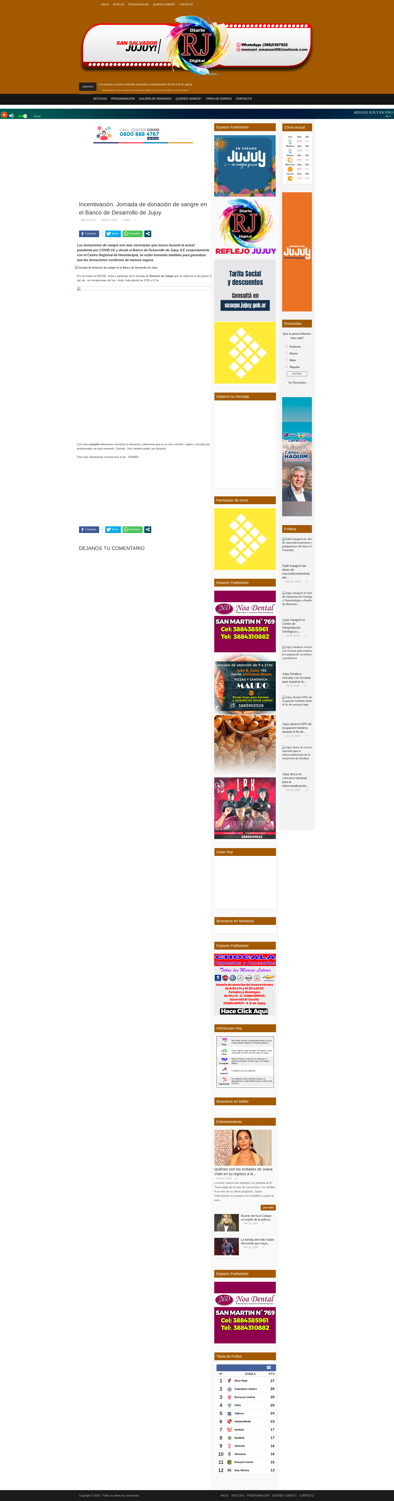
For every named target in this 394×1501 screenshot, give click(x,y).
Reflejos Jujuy (109, 220)
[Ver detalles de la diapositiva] (297, 251)
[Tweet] (113, 234)
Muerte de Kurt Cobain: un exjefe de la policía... (256, 1217)
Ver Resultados (297, 382)
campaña (93, 444)
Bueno (294, 353)
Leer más (268, 1207)
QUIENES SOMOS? (164, 4)
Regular (295, 367)
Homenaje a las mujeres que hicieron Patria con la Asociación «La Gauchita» (145, 90)
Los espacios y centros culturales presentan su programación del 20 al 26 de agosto (145, 84)
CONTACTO (186, 4)
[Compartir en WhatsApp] (133, 234)
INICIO (105, 4)
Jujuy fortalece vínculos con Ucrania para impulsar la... (296, 677)
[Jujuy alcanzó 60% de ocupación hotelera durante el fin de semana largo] (298, 707)
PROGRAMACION (138, 4)
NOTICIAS (118, 4)
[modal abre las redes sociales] (147, 234)
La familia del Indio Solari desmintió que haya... (257, 1241)
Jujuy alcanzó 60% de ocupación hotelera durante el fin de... (297, 727)
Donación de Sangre (161, 276)
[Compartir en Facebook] (89, 234)
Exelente (295, 346)
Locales (126, 220)
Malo (293, 360)
